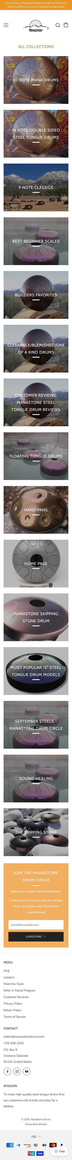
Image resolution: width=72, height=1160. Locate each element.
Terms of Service (15, 1017)
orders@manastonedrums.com (24, 1037)
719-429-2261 (14, 1043)
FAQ (7, 971)
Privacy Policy (13, 1004)
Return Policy (12, 1010)
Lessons (9, 977)
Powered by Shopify (36, 1124)
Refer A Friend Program (19, 990)
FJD (34, 1137)
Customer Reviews (16, 997)
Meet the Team (14, 984)
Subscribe (34, 937)
